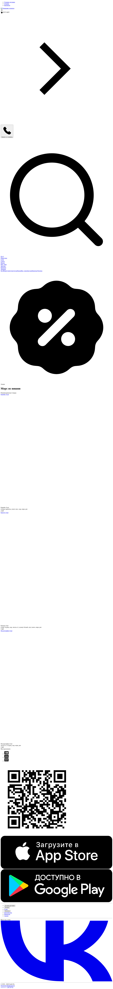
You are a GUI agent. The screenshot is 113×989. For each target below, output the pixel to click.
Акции (6, 916)
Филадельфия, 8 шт (6, 631)
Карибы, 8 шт (5, 394)
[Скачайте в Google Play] (56, 901)
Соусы (3, 261)
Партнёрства (8, 912)
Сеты (2, 259)
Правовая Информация (8, 985)
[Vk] (56, 981)
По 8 (2, 256)
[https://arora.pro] (7, 987)
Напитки (3, 267)
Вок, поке (4, 264)
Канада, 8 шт (4, 512)
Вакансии (7, 914)
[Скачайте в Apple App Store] (56, 868)
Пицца (3, 263)
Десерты (3, 269)
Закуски (3, 266)
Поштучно (4, 258)
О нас (6, 909)
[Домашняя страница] (7, 8)
